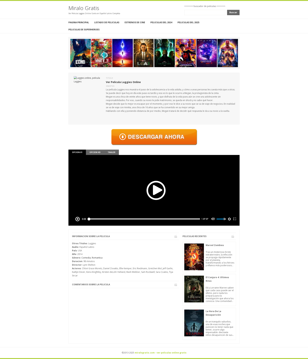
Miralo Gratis (83, 8)
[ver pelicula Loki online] (143, 52)
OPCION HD (95, 152)
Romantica (97, 257)
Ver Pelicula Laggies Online (123, 82)
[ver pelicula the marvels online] (122, 52)
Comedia (86, 257)
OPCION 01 (77, 152)
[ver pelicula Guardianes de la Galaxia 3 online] (206, 52)
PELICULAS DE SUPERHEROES (83, 29)
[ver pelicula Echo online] (80, 52)
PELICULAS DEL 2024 (161, 22)
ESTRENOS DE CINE (135, 22)
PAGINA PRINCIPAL (78, 22)
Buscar (233, 12)
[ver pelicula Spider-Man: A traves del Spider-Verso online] (185, 52)
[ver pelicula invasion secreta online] (164, 52)
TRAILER (111, 152)
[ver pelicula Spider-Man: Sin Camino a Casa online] (227, 52)
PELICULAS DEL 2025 (188, 22)
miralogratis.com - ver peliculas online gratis (160, 352)
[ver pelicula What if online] (101, 52)
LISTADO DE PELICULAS (106, 22)
